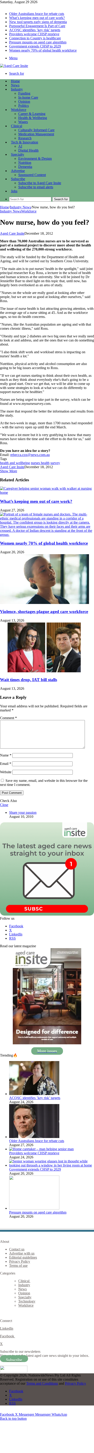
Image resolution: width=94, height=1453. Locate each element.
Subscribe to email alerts (35, 187)
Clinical (16, 126)
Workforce (18, 110)
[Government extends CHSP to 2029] (51, 1165)
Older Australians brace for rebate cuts (36, 14)
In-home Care (28, 97)
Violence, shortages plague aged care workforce (44, 611)
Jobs (14, 191)
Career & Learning (31, 114)
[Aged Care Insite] (14, 66)
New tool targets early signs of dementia (38, 22)
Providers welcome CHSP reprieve (34, 34)
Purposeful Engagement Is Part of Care (37, 26)
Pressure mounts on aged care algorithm (37, 42)
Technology (26, 1301)
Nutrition (24, 163)
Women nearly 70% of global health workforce (43, 50)
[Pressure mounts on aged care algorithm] (34, 1208)
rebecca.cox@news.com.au (30, 455)
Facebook (7, 1336)
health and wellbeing (15, 463)
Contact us (16, 1249)
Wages (23, 122)
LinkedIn (6, 1328)
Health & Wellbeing (32, 118)
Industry (17, 89)
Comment (8, 718)
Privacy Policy (19, 1261)
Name (5, 755)
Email (5, 764)
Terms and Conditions (42, 1383)
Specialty (17, 154)
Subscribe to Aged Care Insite (39, 183)
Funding (24, 93)
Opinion (24, 101)
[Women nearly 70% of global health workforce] (47, 535)
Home (4, 207)
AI (20, 146)
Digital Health (28, 150)
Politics (23, 105)
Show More (8, 471)
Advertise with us (21, 1253)
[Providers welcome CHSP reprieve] (41, 1149)
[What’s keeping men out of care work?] (47, 492)
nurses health (40, 463)
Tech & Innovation (24, 142)
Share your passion (23, 812)
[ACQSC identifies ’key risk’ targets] (34, 1094)
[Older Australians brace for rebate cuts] (34, 1137)
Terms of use (18, 1265)
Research (24, 138)
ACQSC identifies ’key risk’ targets (34, 30)
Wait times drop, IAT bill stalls (28, 679)
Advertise (18, 171)
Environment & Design (35, 158)
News (15, 85)
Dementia (25, 167)
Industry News (20, 207)
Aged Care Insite (12, 233)
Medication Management (36, 134)
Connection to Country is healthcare (35, 38)
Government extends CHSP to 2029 (35, 46)
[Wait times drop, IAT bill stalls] (44, 671)
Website (5, 772)
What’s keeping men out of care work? (37, 18)
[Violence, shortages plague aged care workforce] (44, 603)
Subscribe (18, 179)
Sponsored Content (32, 175)
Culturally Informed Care (36, 130)
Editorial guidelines (23, 1257)
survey (55, 463)
